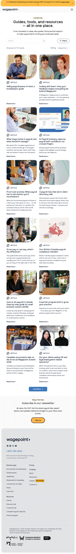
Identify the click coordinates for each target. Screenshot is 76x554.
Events (9, 500)
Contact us (33, 485)
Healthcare (10, 477)
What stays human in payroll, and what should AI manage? (22, 140)
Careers (36, 481)
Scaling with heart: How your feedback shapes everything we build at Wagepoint (53, 88)
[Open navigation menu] (72, 9)
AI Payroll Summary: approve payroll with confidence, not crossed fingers (52, 141)
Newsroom (33, 477)
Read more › (11, 104)
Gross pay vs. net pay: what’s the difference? (20, 250)
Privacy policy (25, 533)
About (31, 473)
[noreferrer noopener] (12, 538)
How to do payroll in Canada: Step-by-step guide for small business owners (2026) (20, 304)
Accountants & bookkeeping (16, 469)
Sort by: (53, 48)
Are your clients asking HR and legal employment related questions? (53, 359)
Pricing (31, 465)
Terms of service (15, 533)
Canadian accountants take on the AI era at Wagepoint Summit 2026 (21, 359)
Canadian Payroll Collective (16, 512)
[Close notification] (72, 3)
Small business (12, 473)
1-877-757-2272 (14, 451)
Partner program (12, 515)
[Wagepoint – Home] (10, 9)
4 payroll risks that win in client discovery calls (53, 193)
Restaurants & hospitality (15, 480)
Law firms (10, 491)
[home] (18, 440)
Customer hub (11, 508)
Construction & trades (14, 484)
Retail (8, 488)
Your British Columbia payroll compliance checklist (52, 250)
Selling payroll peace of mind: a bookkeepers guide (21, 87)
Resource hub (11, 504)
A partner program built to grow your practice (54, 303)
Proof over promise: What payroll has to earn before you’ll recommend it (22, 194)
